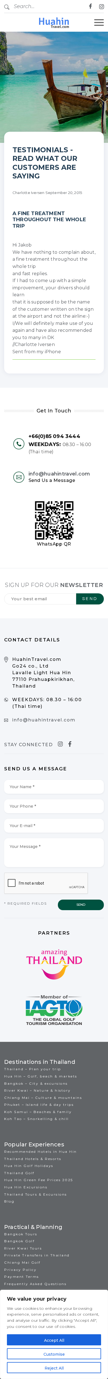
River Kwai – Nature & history (37, 1090)
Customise (54, 1354)
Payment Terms (21, 1277)
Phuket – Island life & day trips (39, 1104)
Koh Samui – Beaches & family (38, 1112)
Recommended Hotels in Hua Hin (40, 1151)
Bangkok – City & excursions (36, 1083)
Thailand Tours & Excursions (35, 1194)
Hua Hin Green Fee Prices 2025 (38, 1180)
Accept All (54, 1340)
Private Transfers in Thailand (37, 1255)
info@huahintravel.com (59, 474)
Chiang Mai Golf (22, 1262)
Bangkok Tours (20, 1234)
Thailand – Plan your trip (32, 1069)
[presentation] (46, 883)
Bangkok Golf (19, 1241)
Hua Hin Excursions (25, 1187)
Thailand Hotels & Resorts (32, 1159)
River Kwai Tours (23, 1248)
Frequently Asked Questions (35, 1284)
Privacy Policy (20, 1270)
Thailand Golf (19, 1173)
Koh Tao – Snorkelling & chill (36, 1119)
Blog (9, 1201)
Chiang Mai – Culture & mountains (43, 1098)
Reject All (54, 1368)
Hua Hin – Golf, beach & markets (40, 1076)
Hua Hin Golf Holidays (28, 1166)
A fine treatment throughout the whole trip (49, 219)
